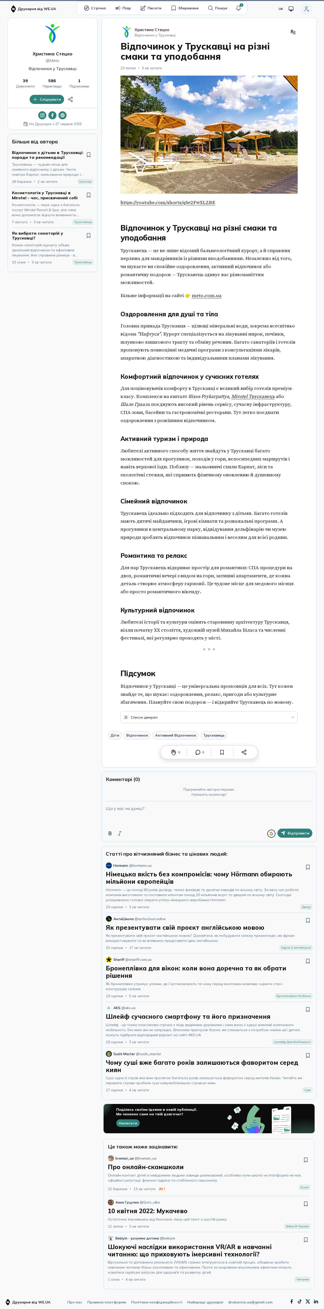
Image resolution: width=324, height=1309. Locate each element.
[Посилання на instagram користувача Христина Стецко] (42, 115)
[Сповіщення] (238, 8)
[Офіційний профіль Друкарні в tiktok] (299, 1301)
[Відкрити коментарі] (198, 752)
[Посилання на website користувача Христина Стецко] (62, 115)
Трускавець (214, 735)
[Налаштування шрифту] (293, 32)
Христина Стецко (52, 54)
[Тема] (291, 8)
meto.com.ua (206, 296)
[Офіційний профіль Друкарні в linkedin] (315, 1301)
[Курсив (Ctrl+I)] (119, 833)
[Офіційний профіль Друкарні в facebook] (291, 1301)
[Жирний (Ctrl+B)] (110, 833)
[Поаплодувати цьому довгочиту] (173, 752)
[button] (238, 8)
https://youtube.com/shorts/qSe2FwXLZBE (167, 202)
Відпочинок (137, 735)
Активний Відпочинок (175, 735)
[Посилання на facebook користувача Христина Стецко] (52, 115)
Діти (114, 735)
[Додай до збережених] (88, 154)
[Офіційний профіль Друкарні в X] (307, 1301)
